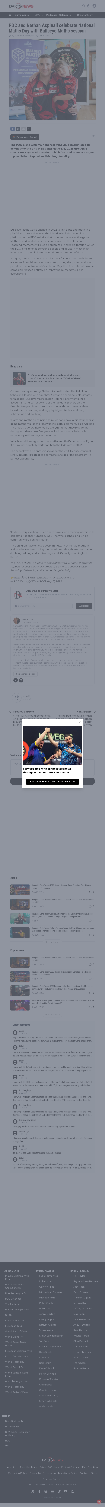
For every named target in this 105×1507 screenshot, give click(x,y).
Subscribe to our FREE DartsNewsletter (52, 781)
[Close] (79, 722)
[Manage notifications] (99, 1502)
